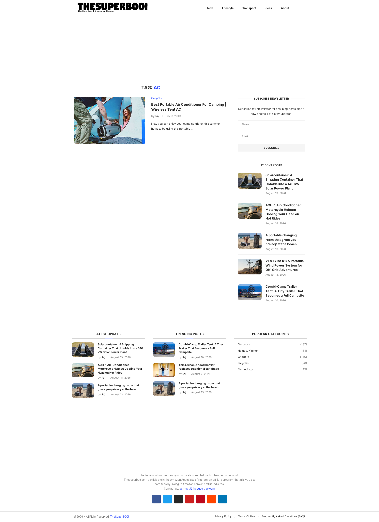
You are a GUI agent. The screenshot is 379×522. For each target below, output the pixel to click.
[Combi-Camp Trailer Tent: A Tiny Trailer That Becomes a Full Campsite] (250, 292)
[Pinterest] (200, 499)
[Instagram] (178, 499)
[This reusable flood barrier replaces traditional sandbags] (164, 370)
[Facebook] (156, 499)
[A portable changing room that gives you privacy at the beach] (250, 241)
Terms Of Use (246, 516)
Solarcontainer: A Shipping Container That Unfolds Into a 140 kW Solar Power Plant (284, 181)
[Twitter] (167, 499)
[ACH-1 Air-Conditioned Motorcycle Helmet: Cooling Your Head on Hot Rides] (250, 211)
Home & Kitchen (272, 350)
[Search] (303, 8)
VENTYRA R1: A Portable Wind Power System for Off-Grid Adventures (284, 265)
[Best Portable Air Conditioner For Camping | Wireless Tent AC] (109, 120)
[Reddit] (211, 499)
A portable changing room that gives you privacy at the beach (281, 239)
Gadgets (272, 356)
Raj (157, 116)
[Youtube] (189, 499)
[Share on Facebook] (188, 136)
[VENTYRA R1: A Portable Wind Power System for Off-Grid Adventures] (250, 266)
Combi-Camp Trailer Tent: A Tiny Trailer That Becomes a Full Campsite (284, 291)
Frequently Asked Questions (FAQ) (283, 516)
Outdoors (272, 344)
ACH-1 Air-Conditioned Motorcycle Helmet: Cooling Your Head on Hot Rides (283, 211)
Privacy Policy (223, 516)
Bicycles (272, 363)
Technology (272, 369)
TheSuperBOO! (119, 516)
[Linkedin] (222, 499)
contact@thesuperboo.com (197, 488)
